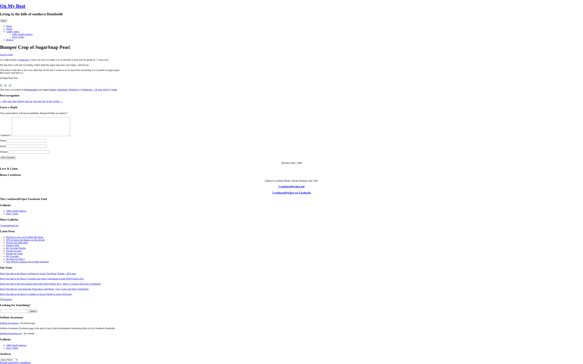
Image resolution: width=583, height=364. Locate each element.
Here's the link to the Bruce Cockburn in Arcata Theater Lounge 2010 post (36, 294)
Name (3, 140)
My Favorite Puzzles (16, 248)
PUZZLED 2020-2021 (17, 242)
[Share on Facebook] (2, 86)
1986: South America (22, 34)
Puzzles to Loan (13, 251)
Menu (3, 21)
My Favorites (12, 256)
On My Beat (12, 6)
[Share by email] (10, 86)
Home (9, 26)
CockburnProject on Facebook (291, 192)
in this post (23, 60)
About (9, 29)
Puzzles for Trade (14, 253)
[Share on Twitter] (6, 86)
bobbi (114, 89)
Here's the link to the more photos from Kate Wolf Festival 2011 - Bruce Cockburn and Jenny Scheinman (50, 284)
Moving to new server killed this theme (24, 237)
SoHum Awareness (9, 323)
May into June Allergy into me (16, 101)
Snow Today (18, 37)
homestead (62, 89)
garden (52, 89)
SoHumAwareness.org (11, 333)
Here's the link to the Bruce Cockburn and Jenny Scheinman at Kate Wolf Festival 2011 (42, 278)
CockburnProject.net (291, 186)
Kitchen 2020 (12, 245)
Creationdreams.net (9, 225)
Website (4, 152)
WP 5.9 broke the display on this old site (25, 240)
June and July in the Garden (48, 101)
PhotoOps (73, 89)
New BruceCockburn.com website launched (27, 261)
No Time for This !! (15, 259)
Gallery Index (12, 31)
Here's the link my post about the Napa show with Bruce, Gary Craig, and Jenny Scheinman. (44, 289)
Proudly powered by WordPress (15, 362)
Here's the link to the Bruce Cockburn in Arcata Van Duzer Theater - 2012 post (38, 273)
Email (3, 146)
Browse (10, 40)
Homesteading (31, 89)
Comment (5, 135)
